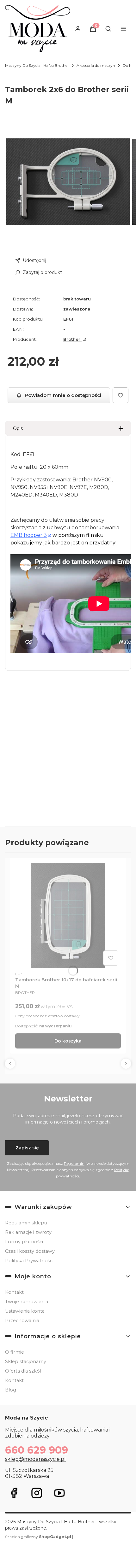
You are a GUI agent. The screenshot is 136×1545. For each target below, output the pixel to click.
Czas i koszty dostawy (30, 1251)
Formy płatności (24, 1242)
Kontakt (14, 1292)
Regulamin (74, 1163)
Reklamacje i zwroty (28, 1232)
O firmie (14, 1352)
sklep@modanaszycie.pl (35, 1459)
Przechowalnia (22, 1320)
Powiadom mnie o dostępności (63, 395)
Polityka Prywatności (29, 1260)
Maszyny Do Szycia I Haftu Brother (37, 65)
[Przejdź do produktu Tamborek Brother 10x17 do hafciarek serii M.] (68, 915)
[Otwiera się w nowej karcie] (14, 1493)
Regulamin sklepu (26, 1223)
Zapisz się (27, 1148)
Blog (10, 1390)
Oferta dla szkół (23, 1371)
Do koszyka (68, 1041)
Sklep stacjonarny (25, 1361)
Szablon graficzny (38, 1536)
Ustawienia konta (25, 1311)
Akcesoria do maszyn (96, 65)
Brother (72, 339)
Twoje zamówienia (26, 1301)
